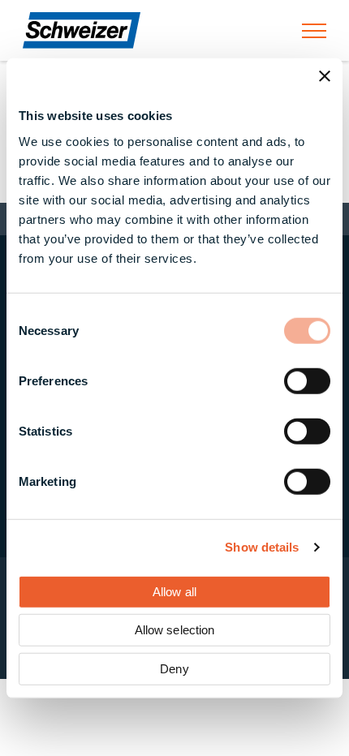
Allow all (174, 591)
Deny (174, 668)
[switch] (307, 380)
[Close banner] (324, 76)
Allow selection (175, 630)
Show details (262, 547)
